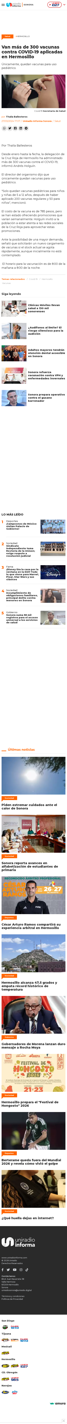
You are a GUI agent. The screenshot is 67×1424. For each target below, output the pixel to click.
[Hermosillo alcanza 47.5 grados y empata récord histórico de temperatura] (33, 953)
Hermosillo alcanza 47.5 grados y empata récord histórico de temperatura (29, 986)
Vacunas (6, 283)
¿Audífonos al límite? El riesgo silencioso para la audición (45, 330)
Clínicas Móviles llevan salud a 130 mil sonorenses (44, 308)
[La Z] (24, 1366)
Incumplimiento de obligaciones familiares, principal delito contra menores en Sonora (22, 596)
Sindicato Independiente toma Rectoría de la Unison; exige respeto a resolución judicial (20, 550)
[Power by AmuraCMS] (57, 1403)
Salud (7, 36)
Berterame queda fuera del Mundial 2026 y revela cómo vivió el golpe (31, 1161)
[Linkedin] (20, 128)
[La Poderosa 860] (15, 1340)
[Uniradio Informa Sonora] (20, 5)
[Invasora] (5, 1327)
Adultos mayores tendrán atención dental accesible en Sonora (46, 353)
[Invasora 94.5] (5, 1340)
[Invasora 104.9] (5, 1353)
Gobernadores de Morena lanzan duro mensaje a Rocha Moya (33, 1045)
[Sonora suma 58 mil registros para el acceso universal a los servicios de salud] (53, 618)
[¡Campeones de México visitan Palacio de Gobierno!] (53, 527)
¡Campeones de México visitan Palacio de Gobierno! (21, 526)
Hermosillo (23, 36)
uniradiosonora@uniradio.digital (17, 1290)
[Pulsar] (15, 1327)
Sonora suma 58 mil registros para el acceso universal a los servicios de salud (22, 618)
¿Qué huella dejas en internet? (28, 1218)
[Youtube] (15, 1270)
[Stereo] (5, 1366)
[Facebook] (15, 128)
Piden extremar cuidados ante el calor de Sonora (29, 806)
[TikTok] (27, 1270)
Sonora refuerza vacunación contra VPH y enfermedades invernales (46, 375)
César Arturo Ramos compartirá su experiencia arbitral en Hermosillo (31, 926)
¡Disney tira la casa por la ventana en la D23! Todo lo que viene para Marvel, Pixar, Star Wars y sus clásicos (22, 574)
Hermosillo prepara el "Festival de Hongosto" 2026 (30, 1103)
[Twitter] (9, 128)
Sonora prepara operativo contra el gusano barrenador (46, 397)
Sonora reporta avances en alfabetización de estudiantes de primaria (30, 866)
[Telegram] (26, 128)
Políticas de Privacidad (12, 1299)
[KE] (5, 1392)
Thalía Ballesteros (16, 116)
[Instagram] (21, 1270)
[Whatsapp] (4, 128)
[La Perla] (15, 1392)
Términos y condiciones (13, 1296)
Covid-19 (33, 279)
